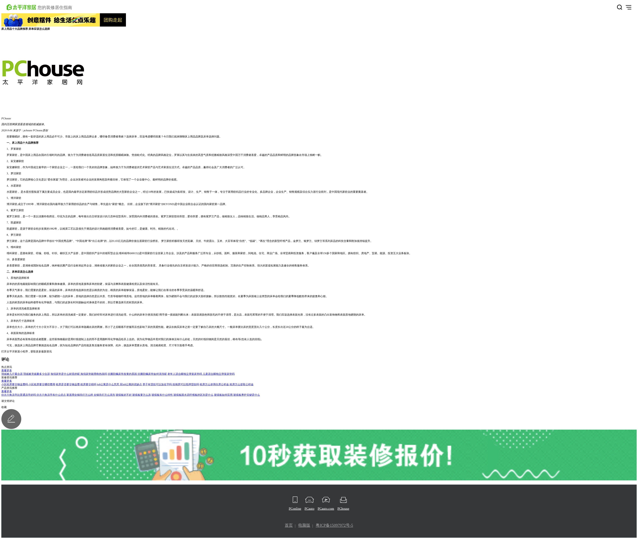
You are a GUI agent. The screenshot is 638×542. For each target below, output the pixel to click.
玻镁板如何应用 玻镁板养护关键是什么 (237, 394)
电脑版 (304, 525)
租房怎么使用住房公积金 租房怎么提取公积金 (227, 384)
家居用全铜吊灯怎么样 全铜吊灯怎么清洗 (90, 394)
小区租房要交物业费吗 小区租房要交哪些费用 (28, 384)
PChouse (343, 508)
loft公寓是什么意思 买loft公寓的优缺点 (119, 384)
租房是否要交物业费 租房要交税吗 (76, 384)
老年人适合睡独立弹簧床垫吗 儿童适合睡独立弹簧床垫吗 (201, 374)
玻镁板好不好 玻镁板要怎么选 (133, 394)
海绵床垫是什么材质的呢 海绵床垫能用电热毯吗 (79, 374)
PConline (295, 508)
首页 (289, 525)
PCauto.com (326, 508)
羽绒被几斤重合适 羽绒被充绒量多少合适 (25, 374)
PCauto (309, 508)
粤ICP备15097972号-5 (334, 525)
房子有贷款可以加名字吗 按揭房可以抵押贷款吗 (171, 384)
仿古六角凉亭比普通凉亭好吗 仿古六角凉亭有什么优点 (33, 394)
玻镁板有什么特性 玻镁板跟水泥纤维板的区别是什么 (182, 394)
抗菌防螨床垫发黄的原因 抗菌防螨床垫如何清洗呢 (137, 374)
